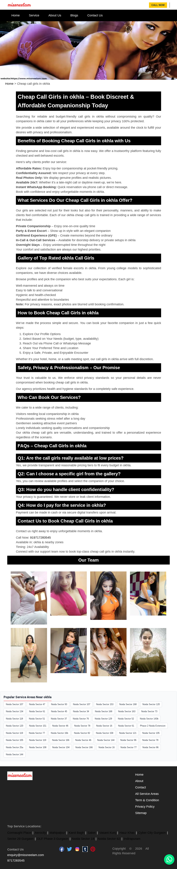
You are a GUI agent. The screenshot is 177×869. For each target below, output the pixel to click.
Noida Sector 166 (60, 740)
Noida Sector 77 (37, 733)
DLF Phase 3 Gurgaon (52, 838)
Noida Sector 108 (37, 747)
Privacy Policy (145, 806)
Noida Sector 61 (37, 711)
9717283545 (16, 860)
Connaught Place (19, 832)
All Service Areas (147, 794)
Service (34, 15)
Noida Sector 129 (103, 718)
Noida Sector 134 (14, 711)
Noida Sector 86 (150, 747)
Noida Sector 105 (151, 733)
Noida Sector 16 (104, 725)
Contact (140, 787)
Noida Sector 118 (14, 718)
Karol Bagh (76, 832)
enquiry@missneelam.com (25, 855)
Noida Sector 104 (60, 747)
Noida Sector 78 (82, 725)
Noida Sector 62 (109, 838)
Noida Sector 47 (37, 704)
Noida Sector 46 (60, 725)
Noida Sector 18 (83, 838)
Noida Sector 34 (81, 711)
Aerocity (40, 832)
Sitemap (141, 813)
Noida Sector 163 (126, 711)
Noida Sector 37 (59, 718)
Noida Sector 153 (104, 704)
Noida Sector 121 (127, 733)
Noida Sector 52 (126, 718)
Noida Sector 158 (104, 733)
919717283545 (40, 537)
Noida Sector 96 (128, 740)
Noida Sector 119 (14, 733)
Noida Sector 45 (59, 711)
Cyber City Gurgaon (152, 832)
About (139, 781)
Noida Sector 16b (59, 733)
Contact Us (95, 15)
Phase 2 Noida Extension (152, 725)
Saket (92, 832)
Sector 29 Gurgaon (20, 838)
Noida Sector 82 (82, 733)
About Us (54, 15)
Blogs (74, 15)
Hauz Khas (127, 832)
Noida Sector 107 (14, 704)
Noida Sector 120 (151, 704)
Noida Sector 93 (59, 704)
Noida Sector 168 (128, 704)
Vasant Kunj (107, 832)
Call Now (158, 5)
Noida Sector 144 (105, 740)
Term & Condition (147, 800)
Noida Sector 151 (37, 725)
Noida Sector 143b (149, 718)
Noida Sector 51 (37, 718)
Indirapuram (132, 838)
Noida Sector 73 (149, 711)
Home (15, 15)
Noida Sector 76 (81, 718)
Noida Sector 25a (14, 747)
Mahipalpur (57, 832)
